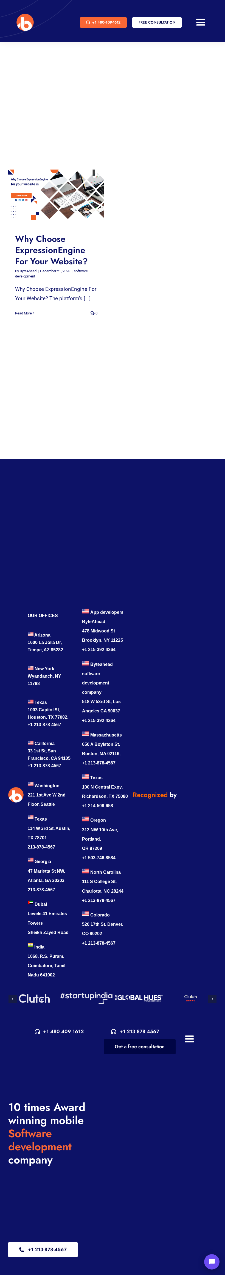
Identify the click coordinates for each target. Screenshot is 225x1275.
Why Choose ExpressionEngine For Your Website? (51, 194)
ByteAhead (28, 271)
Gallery (61, 194)
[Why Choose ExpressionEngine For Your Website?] (56, 195)
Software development (40, 1139)
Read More (23, 313)
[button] (13, 999)
